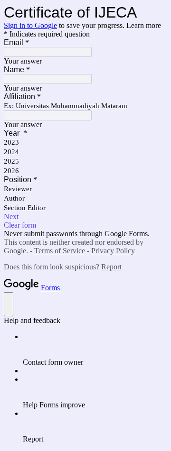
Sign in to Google (30, 25)
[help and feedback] (8, 304)
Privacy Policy (113, 251)
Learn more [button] (143, 25)
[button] (85, 216)
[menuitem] (95, 349)
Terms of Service (59, 251)
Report (111, 267)
